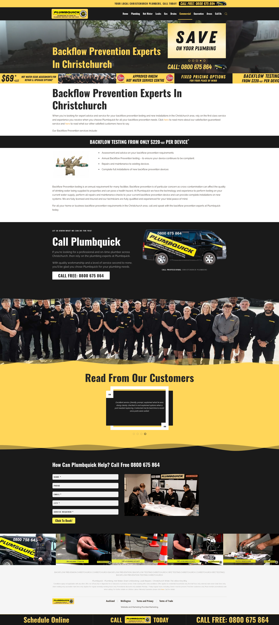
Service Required (64, 512)
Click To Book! (63, 520)
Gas (166, 13)
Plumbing (135, 13)
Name (174, 34)
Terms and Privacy (145, 601)
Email (174, 40)
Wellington (126, 601)
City (201, 34)
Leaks (158, 13)
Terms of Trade (166, 601)
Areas (209, 13)
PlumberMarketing (150, 607)
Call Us (218, 13)
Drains (173, 13)
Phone (173, 46)
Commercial (185, 13)
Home (125, 13)
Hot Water (148, 13)
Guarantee (199, 13)
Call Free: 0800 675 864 (81, 276)
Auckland (110, 601)
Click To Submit (197, 52)
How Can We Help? (206, 46)
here (166, 119)
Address (203, 40)
